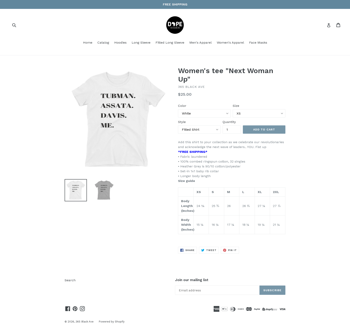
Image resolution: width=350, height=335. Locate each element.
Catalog (103, 42)
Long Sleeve (141, 42)
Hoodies (120, 42)
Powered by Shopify (112, 321)
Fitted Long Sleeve (170, 42)
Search (70, 280)
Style (182, 122)
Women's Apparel (230, 42)
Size (236, 106)
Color (182, 106)
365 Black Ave (85, 321)
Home (87, 42)
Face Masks (258, 42)
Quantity (229, 122)
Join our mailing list (191, 280)
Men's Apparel (200, 42)
